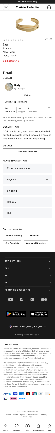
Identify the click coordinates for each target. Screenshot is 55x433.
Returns (11, 202)
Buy (7, 268)
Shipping (12, 190)
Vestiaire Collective (18, 290)
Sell (7, 275)
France (8, 415)
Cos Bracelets (12, 243)
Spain (25, 417)
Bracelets (34, 235)
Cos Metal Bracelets (36, 243)
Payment (12, 179)
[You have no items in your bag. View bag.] (49, 7)
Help (9, 213)
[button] (49, 7)
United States (33, 415)
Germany (43, 415)
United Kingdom (19, 415)
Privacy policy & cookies (26, 334)
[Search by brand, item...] (6, 7)
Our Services (13, 261)
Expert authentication (19, 168)
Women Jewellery (13, 235)
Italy (30, 417)
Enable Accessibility (27, 1)
